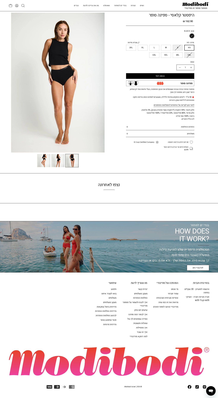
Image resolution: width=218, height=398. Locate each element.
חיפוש (113, 289)
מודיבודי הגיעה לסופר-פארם (165, 306)
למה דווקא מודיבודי (138, 336)
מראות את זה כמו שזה (168, 302)
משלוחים (190, 133)
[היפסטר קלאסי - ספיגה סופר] (72, 160)
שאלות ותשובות (140, 323)
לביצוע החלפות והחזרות (106, 315)
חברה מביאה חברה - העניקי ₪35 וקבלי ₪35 (197, 298)
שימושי (112, 283)
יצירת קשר (142, 289)
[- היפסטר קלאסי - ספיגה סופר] (179, 67)
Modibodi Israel (130, 387)
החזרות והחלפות (187, 126)
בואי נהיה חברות (201, 283)
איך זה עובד (142, 332)
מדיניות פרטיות (109, 324)
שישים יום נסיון (140, 310)
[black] (192, 36)
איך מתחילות (141, 327)
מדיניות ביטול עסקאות (106, 306)
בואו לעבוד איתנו (108, 293)
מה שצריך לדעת (139, 283)
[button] (133, 5)
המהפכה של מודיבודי (167, 283)
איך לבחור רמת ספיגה (137, 314)
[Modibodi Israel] (195, 5)
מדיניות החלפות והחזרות (105, 311)
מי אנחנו (174, 289)
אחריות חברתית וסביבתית (167, 298)
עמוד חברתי (173, 293)
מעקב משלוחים (140, 293)
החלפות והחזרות (140, 298)
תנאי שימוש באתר (108, 320)
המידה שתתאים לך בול (137, 319)
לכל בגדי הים (198, 267)
